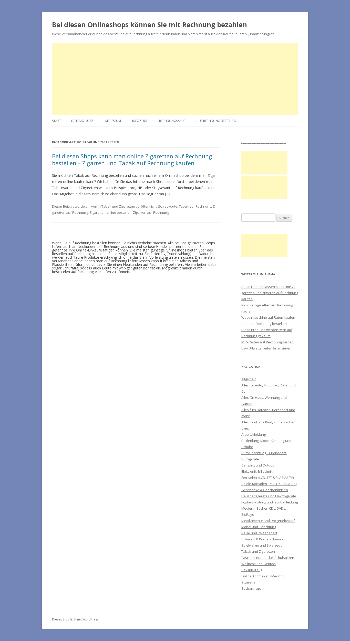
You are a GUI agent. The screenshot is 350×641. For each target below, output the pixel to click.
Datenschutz (82, 121)
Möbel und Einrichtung (258, 527)
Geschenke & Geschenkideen (264, 490)
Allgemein (248, 379)
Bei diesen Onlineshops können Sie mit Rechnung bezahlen (149, 24)
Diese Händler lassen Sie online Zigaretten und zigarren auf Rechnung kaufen (269, 292)
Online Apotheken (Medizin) (262, 576)
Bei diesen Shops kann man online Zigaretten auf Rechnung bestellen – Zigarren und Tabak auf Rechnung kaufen (132, 159)
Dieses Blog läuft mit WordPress (75, 619)
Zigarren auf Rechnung (151, 212)
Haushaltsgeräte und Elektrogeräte (268, 496)
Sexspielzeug (251, 570)
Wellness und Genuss (258, 563)
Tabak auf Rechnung (195, 206)
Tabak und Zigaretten (118, 206)
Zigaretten (249, 582)
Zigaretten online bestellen (110, 212)
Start (56, 121)
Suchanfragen (252, 588)
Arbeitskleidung (253, 434)
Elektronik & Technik (257, 471)
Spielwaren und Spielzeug (261, 545)
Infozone (140, 121)
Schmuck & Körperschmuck (262, 539)
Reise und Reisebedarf (259, 533)
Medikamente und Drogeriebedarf (268, 520)
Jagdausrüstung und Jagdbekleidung (269, 502)
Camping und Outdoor (258, 465)
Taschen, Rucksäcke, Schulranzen (267, 557)
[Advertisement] (175, 79)
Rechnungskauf (172, 121)
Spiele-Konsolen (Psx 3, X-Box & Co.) (269, 483)
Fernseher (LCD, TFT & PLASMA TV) (267, 477)
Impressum (113, 121)
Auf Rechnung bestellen (216, 121)
